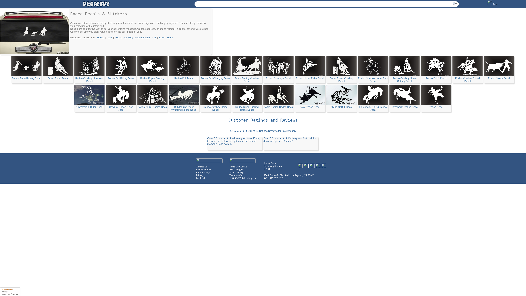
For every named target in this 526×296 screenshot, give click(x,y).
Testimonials (235, 175)
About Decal (270, 163)
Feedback (200, 178)
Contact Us (201, 166)
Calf (154, 37)
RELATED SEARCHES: (83, 37)
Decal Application (273, 166)
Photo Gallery (236, 172)
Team (109, 37)
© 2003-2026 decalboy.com (243, 178)
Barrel (161, 37)
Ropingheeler (142, 37)
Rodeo (100, 37)
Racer (170, 37)
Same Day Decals (238, 166)
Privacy (200, 175)
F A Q (267, 169)
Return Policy (203, 172)
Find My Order (203, 169)
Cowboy (128, 37)
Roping (118, 37)
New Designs (236, 169)
